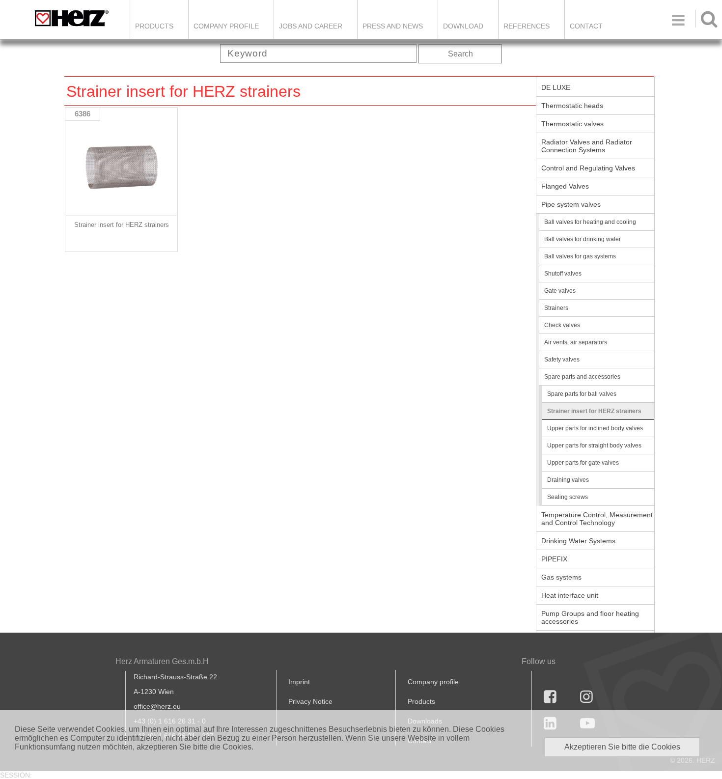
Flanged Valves (565, 186)
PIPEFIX (554, 559)
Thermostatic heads (572, 106)
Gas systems (561, 577)
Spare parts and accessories (582, 376)
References (526, 26)
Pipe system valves (571, 204)
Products (154, 26)
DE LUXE (555, 87)
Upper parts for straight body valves (594, 445)
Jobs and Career (310, 26)
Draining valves (568, 479)
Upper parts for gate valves (583, 462)
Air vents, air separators (575, 342)
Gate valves (560, 290)
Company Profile (226, 26)
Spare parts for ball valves (581, 393)
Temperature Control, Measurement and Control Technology (597, 519)
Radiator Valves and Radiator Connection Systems (586, 146)
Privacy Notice (310, 701)
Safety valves (562, 359)
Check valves (562, 325)
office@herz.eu (157, 706)
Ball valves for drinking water (582, 239)
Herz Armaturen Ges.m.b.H (162, 661)
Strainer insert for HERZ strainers (594, 411)
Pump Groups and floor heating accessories (590, 617)
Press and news (392, 26)
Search (460, 54)
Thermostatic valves (572, 124)
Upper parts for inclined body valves (595, 428)
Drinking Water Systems (578, 541)
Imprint (299, 682)
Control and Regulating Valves (588, 168)
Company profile (433, 682)
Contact (586, 26)
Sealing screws (567, 497)
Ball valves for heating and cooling (590, 222)
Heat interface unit (569, 595)
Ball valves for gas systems (580, 256)
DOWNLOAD (463, 26)
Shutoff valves (563, 273)
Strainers (556, 308)
